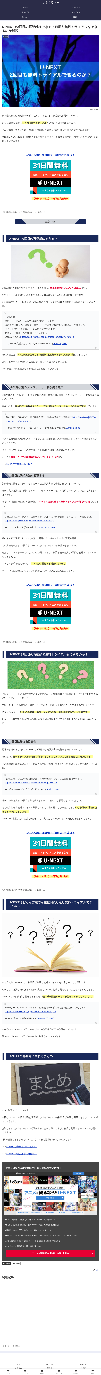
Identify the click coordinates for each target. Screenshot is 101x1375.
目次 (47, 221)
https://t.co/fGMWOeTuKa (17, 782)
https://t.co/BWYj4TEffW (84, 417)
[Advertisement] (50, 1312)
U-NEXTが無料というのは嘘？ (21, 1146)
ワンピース (50, 1364)
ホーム (17, 1364)
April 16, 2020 (73, 428)
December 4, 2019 (46, 527)
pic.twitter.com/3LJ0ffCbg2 (41, 520)
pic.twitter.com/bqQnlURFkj (44, 782)
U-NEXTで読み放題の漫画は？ (21, 1153)
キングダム (17, 1368)
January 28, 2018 (45, 1018)
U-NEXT (7, 1263)
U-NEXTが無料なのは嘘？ (19, 464)
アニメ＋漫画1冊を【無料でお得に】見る (50, 1253)
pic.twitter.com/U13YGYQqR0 (59, 337)
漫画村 (83, 1368)
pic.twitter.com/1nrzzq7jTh (43, 1011)
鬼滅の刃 (83, 1364)
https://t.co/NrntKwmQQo (17, 1011)
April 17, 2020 (60, 343)
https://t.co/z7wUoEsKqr (32, 337)
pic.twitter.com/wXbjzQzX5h (18, 421)
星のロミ (50, 1368)
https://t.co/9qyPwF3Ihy (16, 520)
